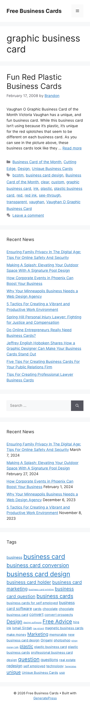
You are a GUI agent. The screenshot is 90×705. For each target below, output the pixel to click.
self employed (34, 666)
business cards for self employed (32, 603)
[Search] (77, 405)
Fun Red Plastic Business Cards (34, 81)
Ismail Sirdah (22, 628)
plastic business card (50, 647)
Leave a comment (28, 215)
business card (44, 556)
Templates (70, 666)
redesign (14, 665)
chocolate (50, 609)
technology (55, 666)
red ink (31, 195)
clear (45, 182)
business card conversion (38, 565)
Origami (47, 640)
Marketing (37, 634)
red (19, 195)
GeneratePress (45, 698)
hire (76, 622)
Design (24, 168)
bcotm (18, 175)
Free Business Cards (34, 11)
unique (14, 672)
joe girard (38, 628)
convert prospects (59, 615)
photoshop (62, 640)
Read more (72, 148)
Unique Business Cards (52, 168)
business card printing (41, 589)
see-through (50, 195)
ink (35, 188)
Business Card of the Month (36, 162)
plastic (46, 188)
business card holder (29, 582)
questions (49, 659)
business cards (54, 596)
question (29, 659)
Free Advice (57, 621)
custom (57, 182)
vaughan (36, 202)
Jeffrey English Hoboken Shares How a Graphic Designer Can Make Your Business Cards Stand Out (44, 348)
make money (16, 634)
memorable (58, 634)
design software (32, 622)
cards (37, 609)
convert (36, 614)
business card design (44, 175)
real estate (67, 660)
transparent (17, 202)
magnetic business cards (64, 628)
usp (62, 672)
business (14, 557)
